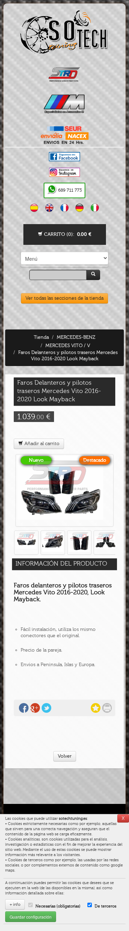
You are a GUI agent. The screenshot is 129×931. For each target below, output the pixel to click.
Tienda (41, 337)
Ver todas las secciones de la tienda (64, 298)
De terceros (105, 906)
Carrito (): (67, 234)
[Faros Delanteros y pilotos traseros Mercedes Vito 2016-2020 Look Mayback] (64, 490)
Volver (65, 756)
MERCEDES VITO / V (67, 345)
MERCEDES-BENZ (76, 337)
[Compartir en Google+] (35, 708)
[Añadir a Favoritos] (95, 708)
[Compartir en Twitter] (46, 708)
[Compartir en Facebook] (24, 708)
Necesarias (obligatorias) (57, 906)
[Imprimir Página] (107, 708)
